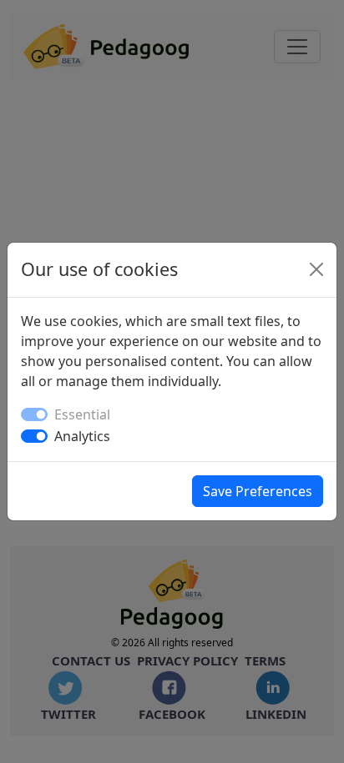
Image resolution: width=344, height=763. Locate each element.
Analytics (82, 436)
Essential (82, 414)
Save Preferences (257, 491)
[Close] (316, 269)
